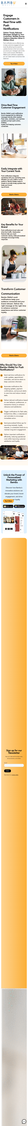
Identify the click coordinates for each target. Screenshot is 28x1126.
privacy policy (15, 775)
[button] (26, 3)
